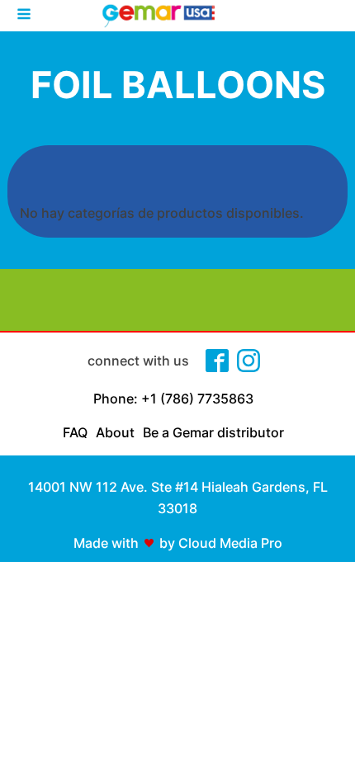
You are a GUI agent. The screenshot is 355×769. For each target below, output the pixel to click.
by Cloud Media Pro (220, 543)
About (115, 432)
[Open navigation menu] (24, 15)
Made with (106, 543)
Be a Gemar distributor (213, 432)
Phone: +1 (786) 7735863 (173, 398)
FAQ (75, 432)
